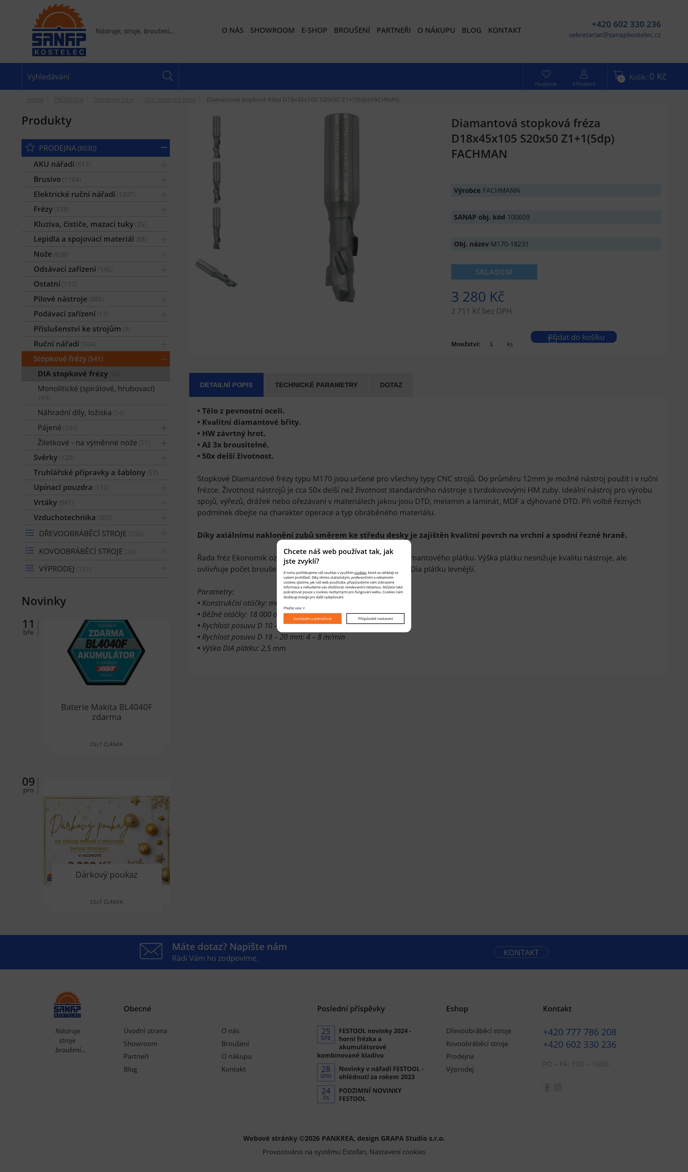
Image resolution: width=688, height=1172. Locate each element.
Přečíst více (292, 608)
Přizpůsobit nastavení (375, 618)
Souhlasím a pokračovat (312, 618)
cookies (360, 572)
